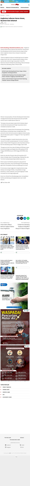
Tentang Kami (7, 437)
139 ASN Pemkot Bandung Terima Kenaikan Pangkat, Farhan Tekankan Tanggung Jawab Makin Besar (22, 247)
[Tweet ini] (21, 218)
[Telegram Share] (24, 218)
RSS (23, 447)
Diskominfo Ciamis (7, 397)
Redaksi (22, 437)
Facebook (9, 445)
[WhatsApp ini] (28, 218)
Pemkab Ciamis (6, 389)
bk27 (10, 453)
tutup (16, 456)
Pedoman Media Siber (15, 439)
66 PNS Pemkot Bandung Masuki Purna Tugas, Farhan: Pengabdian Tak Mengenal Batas (7, 247)
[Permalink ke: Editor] (2, 23)
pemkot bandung (7, 387)
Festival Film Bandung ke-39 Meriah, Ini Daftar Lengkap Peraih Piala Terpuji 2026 (7, 277)
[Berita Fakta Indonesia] (15, 5)
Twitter (22, 445)
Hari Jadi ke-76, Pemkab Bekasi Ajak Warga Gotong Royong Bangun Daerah (22, 262)
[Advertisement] (15, 100)
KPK (3, 394)
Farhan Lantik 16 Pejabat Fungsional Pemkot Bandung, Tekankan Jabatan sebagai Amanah (7, 262)
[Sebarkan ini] (18, 218)
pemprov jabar (6, 392)
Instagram (9, 447)
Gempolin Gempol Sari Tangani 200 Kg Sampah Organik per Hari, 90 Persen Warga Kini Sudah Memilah (22, 277)
